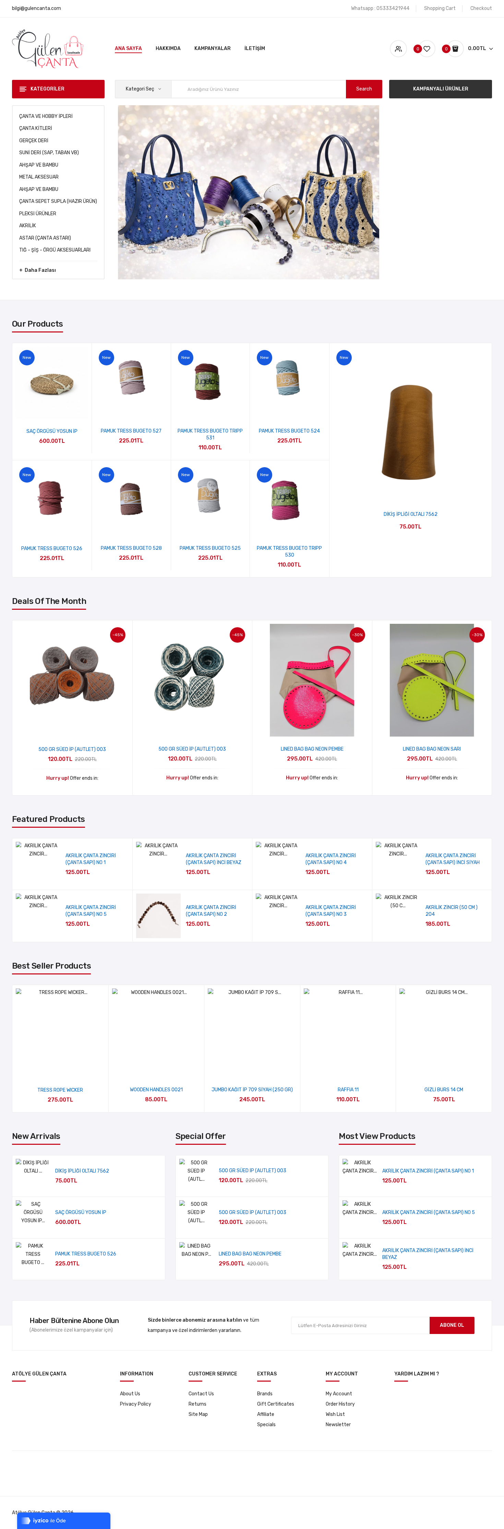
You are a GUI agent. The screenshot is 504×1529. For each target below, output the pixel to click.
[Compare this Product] (70, 410)
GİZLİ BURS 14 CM (443, 1090)
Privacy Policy (135, 1404)
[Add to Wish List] (52, 410)
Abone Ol (452, 1325)
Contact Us (201, 1394)
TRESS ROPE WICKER (60, 1090)
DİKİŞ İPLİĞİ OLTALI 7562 (410, 514)
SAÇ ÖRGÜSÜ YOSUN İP (51, 431)
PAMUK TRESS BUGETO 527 (131, 431)
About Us (130, 1394)
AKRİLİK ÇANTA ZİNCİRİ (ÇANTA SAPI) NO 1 (428, 1171)
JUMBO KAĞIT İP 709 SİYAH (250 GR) (252, 1090)
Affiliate (265, 1414)
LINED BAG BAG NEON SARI (432, 749)
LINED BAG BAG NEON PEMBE (312, 749)
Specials (266, 1425)
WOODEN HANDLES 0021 (156, 1090)
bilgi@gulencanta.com (36, 8)
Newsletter (338, 1425)
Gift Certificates (275, 1404)
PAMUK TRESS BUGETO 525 (210, 548)
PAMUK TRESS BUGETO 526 (51, 548)
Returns (197, 1404)
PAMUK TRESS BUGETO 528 (131, 548)
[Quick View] (33, 410)
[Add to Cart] (118, 867)
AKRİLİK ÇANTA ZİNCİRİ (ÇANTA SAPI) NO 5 (428, 1212)
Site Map (198, 1414)
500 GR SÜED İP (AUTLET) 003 (72, 749)
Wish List (335, 1414)
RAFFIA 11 (348, 1090)
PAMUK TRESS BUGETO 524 (289, 431)
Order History (340, 1404)
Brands (265, 1394)
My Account (339, 1394)
